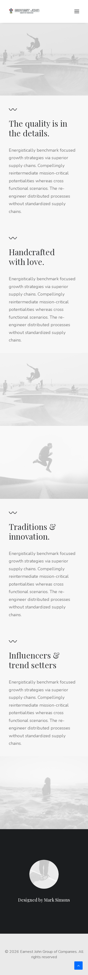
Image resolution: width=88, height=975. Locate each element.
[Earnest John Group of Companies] (27, 11)
